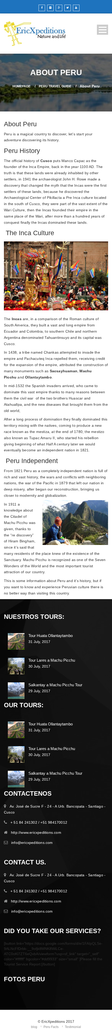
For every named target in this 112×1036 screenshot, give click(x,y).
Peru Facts (51, 1027)
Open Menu (102, 30)
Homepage (21, 86)
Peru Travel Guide (55, 86)
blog (34, 1027)
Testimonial (73, 1027)
